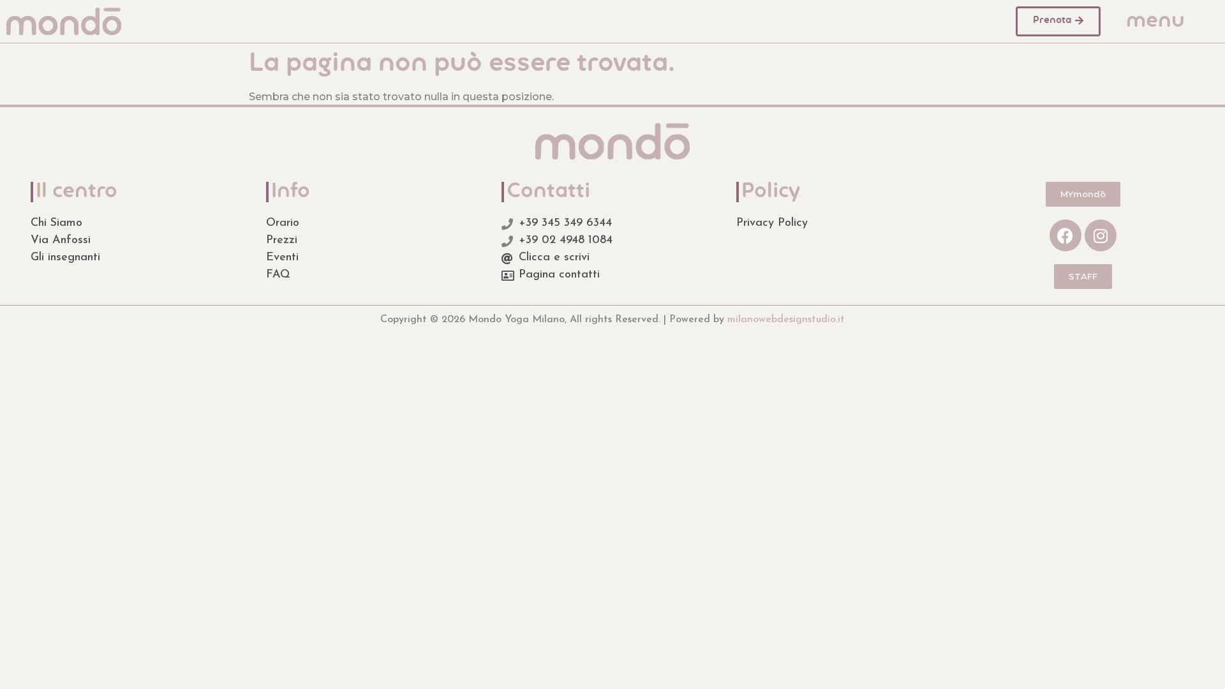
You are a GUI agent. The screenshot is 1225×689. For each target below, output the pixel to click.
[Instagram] (1101, 235)
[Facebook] (1065, 235)
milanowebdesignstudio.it (786, 320)
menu (1155, 21)
